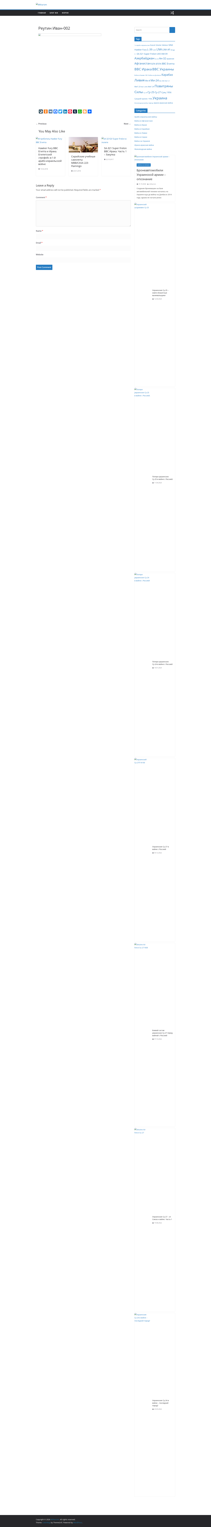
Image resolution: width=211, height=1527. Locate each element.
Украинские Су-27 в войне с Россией (160, 847)
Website (39, 254)
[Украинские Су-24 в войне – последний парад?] (142, 1405)
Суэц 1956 (166, 92)
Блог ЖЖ (54, 13)
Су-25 (151, 92)
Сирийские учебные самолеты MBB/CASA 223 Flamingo (83, 161)
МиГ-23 (137, 86)
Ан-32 (162, 58)
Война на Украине (142, 141)
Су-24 (145, 92)
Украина (160, 98)
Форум (65, 13)
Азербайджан (144, 58)
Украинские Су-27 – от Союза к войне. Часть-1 (162, 1218)
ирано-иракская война (163, 103)
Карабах (167, 75)
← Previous (41, 123)
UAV (159, 53)
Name (39, 231)
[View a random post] (172, 13)
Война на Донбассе (154, 75)
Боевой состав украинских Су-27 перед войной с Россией (162, 1033)
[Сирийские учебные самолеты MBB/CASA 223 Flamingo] (83, 138)
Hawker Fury (140, 49)
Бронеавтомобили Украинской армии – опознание (151, 174)
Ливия (139, 80)
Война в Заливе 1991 (141, 75)
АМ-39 (164, 53)
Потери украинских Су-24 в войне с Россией (162, 662)
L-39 (149, 49)
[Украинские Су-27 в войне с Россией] (142, 850)
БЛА (153, 63)
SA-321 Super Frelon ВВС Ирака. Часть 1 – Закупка (115, 151)
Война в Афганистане (143, 121)
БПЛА (158, 63)
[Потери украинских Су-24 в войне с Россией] (142, 665)
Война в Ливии (140, 133)
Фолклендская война (141, 103)
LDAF (154, 50)
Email (39, 242)
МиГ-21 (167, 81)
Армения (170, 59)
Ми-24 (155, 80)
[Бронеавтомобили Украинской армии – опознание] (154, 158)
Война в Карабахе (142, 129)
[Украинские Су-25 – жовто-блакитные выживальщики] (142, 294)
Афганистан (142, 63)
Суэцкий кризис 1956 (143, 99)
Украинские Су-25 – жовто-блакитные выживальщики (160, 293)
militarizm (152, 184)
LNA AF (166, 49)
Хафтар (151, 103)
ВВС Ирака (143, 69)
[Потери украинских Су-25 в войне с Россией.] (142, 479)
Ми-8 (147, 80)
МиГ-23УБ (144, 87)
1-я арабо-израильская (142, 45)
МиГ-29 (151, 86)
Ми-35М (161, 81)
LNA (159, 49)
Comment (41, 197)
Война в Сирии (140, 137)
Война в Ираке (140, 125)
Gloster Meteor (162, 45)
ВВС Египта (168, 63)
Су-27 (158, 92)
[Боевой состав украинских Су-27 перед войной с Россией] (142, 1035)
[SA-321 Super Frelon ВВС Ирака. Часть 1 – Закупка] (116, 138)
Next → (127, 123)
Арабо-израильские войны (145, 117)
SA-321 (140, 53)
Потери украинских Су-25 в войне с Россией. (162, 477)
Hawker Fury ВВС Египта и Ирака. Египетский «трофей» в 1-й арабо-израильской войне (50, 156)
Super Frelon (150, 53)
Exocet (152, 45)
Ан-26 (157, 59)
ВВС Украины (163, 69)
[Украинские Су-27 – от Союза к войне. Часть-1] (142, 1220)
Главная (42, 13)
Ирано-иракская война (144, 145)
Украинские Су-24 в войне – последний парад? (160, 1403)
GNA (171, 45)
